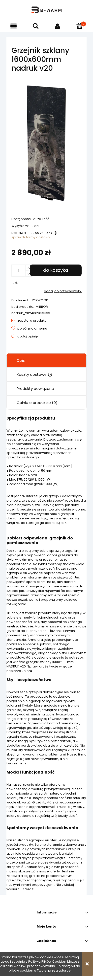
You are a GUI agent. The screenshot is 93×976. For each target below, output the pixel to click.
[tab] (46, 360)
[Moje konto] (58, 26)
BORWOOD (39, 300)
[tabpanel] (46, 653)
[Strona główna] (46, 10)
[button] (13, 26)
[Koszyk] (79, 26)
